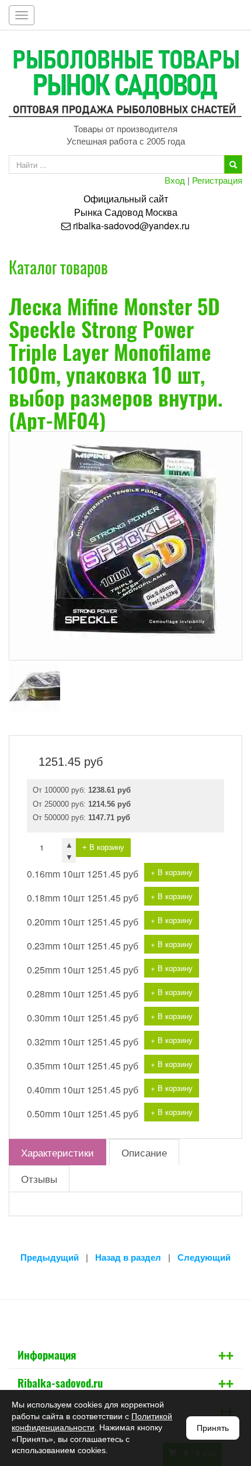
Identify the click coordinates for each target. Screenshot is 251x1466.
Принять (213, 1428)
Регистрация (217, 180)
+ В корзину (103, 847)
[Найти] (233, 164)
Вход (175, 180)
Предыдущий (49, 1257)
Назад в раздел (128, 1257)
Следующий (204, 1257)
